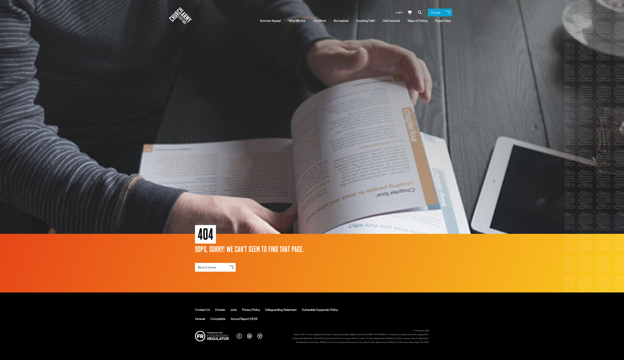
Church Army (180, 15)
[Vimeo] (259, 337)
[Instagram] (249, 337)
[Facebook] (239, 337)
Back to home (207, 267)
